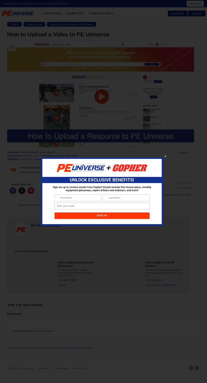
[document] (103, 191)
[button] (165, 156)
